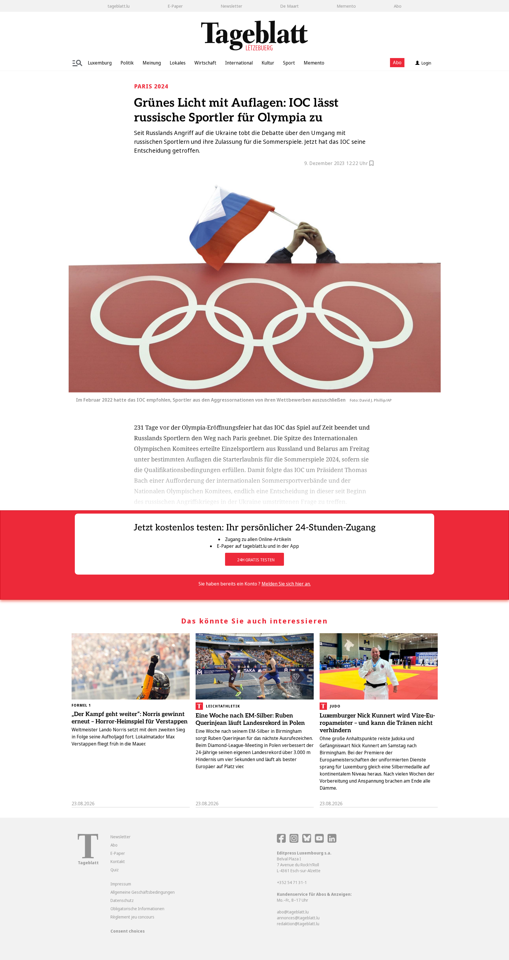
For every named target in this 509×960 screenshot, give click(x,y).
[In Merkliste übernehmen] (371, 164)
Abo (397, 6)
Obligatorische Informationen (137, 908)
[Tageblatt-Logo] (88, 857)
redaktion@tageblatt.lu (298, 923)
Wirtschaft (205, 63)
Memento (346, 6)
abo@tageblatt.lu (293, 912)
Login (426, 63)
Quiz (114, 869)
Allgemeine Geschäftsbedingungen (142, 892)
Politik (127, 63)
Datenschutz (122, 900)
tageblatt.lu (119, 6)
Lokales (178, 63)
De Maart (289, 6)
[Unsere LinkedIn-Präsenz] (332, 841)
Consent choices (127, 931)
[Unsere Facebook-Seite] (281, 841)
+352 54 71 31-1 (292, 882)
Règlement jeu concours (132, 917)
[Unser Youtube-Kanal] (320, 841)
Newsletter (231, 6)
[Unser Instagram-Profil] (294, 841)
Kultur (268, 63)
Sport (289, 63)
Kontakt (117, 861)
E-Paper (175, 6)
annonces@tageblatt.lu (298, 918)
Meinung (152, 63)
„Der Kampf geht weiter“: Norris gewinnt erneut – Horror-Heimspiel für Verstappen (130, 718)
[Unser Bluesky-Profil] (307, 841)
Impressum (120, 884)
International (239, 63)
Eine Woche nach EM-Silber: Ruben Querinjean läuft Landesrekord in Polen (250, 719)
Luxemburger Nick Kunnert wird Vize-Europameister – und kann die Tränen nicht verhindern (377, 723)
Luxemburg (100, 63)
